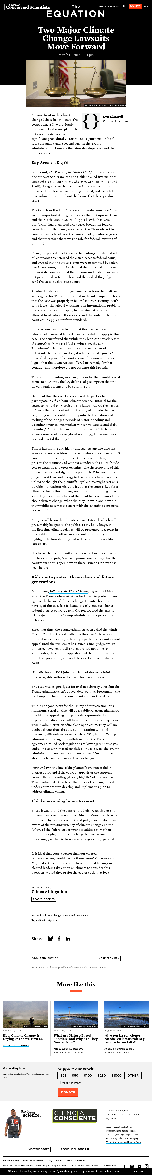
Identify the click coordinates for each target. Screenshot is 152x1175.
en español (114, 6)
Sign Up (102, 6)
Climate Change (52, 915)
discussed (38, 129)
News (59, 1160)
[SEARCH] (124, 6)
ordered (79, 396)
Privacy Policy (11, 1160)
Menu (146, 6)
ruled (83, 653)
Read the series (44, 899)
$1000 (116, 1075)
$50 (75, 1075)
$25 (63, 1075)
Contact (80, 1160)
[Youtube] (139, 1167)
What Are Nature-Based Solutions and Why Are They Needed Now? (76, 1039)
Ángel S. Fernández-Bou (68, 1049)
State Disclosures (33, 1160)
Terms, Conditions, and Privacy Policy (123, 1142)
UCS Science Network (16, 1045)
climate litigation (47, 920)
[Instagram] (147, 1167)
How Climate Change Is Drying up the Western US (23, 1037)
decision (93, 291)
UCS (28, 1074)
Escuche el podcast (75, 1149)
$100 (88, 1075)
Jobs (69, 1160)
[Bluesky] (132, 1167)
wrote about (96, 601)
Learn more (113, 1171)
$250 (102, 1075)
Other (133, 1075)
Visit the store (38, 1149)
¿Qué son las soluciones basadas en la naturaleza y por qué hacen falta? (124, 1039)
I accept (138, 1171)
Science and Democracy (75, 915)
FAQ (49, 1160)
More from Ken (108, 958)
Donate (135, 6)
